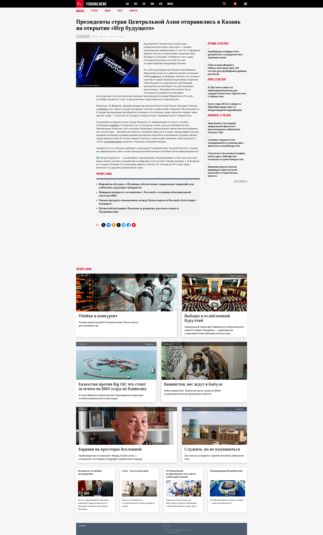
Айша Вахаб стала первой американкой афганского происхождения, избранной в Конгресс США (224, 128)
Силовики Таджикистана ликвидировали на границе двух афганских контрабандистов (225, 142)
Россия (94, 37)
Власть (111, 37)
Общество (103, 37)
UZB (160, 3)
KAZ (127, 3)
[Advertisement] (161, 248)
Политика (120, 37)
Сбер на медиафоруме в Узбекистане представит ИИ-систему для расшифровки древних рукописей (227, 69)
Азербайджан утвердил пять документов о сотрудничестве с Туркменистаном (225, 54)
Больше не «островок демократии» (90, 472)
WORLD (170, 3)
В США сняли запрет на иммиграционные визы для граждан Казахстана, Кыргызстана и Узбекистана (227, 92)
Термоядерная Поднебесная (226, 470)
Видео (108, 10)
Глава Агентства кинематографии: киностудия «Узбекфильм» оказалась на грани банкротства (226, 156)
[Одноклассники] (114, 225)
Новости (80, 10)
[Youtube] (134, 225)
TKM (152, 3)
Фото (120, 10)
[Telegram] (124, 225)
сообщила (102, 109)
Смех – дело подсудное (135, 470)
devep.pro (175, 532)
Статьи (94, 10)
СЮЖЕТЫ (133, 10)
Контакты (82, 525)
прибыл (114, 125)
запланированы (113, 141)
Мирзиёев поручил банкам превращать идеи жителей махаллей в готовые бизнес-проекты (223, 171)
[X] (103, 225)
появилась (155, 76)
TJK (143, 3)
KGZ (135, 3)
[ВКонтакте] (108, 225)
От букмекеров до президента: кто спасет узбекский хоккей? (181, 473)
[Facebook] (129, 225)
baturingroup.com (181, 530)
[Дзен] (119, 225)
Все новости (240, 181)
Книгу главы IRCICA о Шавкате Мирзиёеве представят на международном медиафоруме (225, 106)
